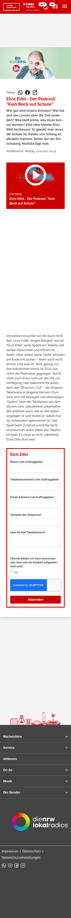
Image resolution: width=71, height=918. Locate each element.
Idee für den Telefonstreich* (28, 532)
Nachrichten (12, 736)
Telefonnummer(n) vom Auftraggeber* (35, 479)
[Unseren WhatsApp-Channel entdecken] (4, 865)
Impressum (10, 851)
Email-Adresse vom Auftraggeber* (32, 497)
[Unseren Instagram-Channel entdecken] (23, 865)
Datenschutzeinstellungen (21, 857)
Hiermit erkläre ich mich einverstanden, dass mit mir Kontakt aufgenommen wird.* (34, 562)
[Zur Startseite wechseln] (11, 7)
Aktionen (10, 759)
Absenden (35, 599)
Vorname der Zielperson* (26, 514)
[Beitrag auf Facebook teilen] (27, 92)
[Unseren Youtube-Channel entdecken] (10, 865)
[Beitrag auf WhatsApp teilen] (20, 92)
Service (9, 748)
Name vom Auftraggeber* (27, 461)
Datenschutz (31, 851)
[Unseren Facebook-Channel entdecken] (16, 865)
